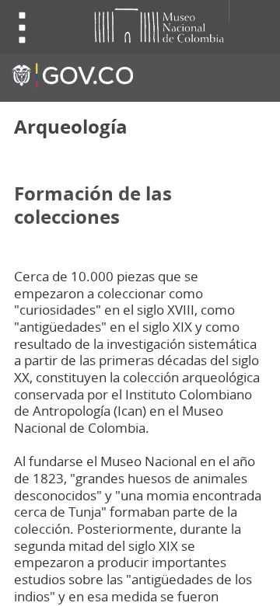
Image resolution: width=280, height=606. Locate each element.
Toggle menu (22, 27)
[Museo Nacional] (132, 24)
